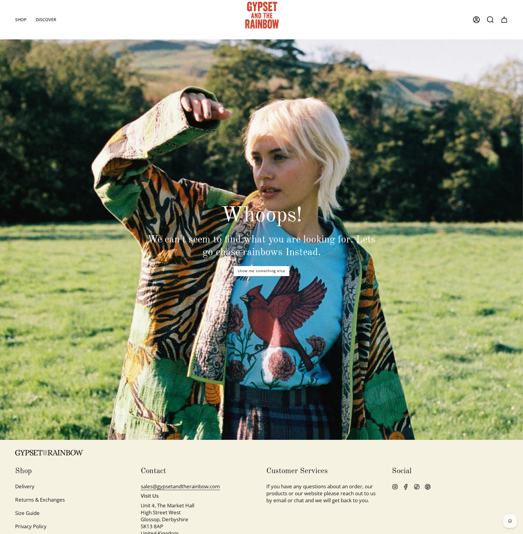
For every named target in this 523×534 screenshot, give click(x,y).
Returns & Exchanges (40, 499)
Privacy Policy (31, 526)
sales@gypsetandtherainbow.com (180, 486)
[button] (21, 20)
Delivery (25, 486)
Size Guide (27, 512)
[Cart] (504, 20)
